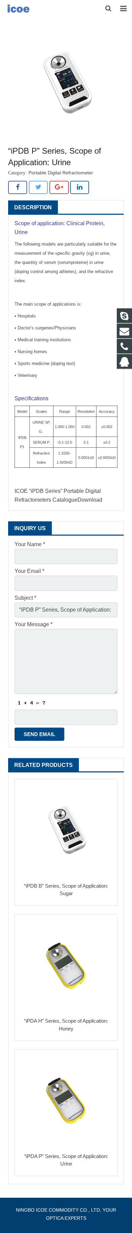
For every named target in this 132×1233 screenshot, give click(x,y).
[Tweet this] (38, 187)
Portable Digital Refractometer (60, 172)
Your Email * (29, 571)
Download (90, 500)
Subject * (25, 598)
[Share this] (17, 187)
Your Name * (30, 544)
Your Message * (33, 624)
